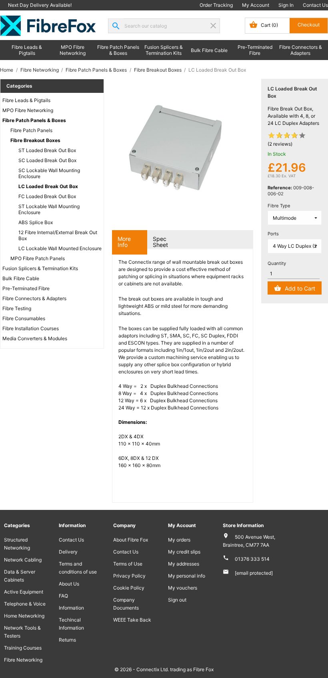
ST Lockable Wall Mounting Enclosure (49, 209)
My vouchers (182, 588)
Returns (67, 640)
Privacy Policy (129, 576)
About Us (69, 584)
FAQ (63, 596)
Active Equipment (23, 592)
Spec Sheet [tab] (160, 241)
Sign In (286, 5)
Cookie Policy (128, 588)
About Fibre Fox (130, 540)
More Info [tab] (124, 241)
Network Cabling (23, 560)
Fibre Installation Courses (30, 328)
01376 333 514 (252, 559)
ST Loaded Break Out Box (47, 150)
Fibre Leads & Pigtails (27, 50)
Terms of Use (127, 564)
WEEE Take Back (132, 620)
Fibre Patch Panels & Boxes (118, 50)
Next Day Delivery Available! (40, 5)
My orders (179, 540)
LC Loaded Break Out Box (48, 186)
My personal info (186, 576)
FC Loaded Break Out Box (47, 196)
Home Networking (24, 616)
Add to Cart (300, 288)
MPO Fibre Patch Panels (37, 258)
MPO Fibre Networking (73, 50)
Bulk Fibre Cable (209, 50)
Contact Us (315, 5)
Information (71, 608)
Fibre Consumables (23, 318)
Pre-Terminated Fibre (255, 50)
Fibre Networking (23, 660)
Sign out (177, 600)
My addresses (183, 564)
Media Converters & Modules (34, 338)
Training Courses (23, 648)
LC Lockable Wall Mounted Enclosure (60, 248)
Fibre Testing (16, 308)
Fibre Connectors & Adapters (300, 50)
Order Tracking (216, 5)
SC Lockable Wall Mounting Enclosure (49, 173)
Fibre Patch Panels (31, 130)
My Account (255, 5)
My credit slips (184, 552)
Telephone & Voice (25, 604)
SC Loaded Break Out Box (47, 160)
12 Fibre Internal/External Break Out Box (57, 235)
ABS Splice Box (35, 222)
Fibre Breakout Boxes (35, 140)
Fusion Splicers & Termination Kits (163, 50)
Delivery (68, 552)
